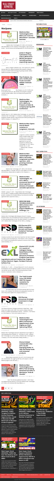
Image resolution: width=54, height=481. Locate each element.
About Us (9, 474)
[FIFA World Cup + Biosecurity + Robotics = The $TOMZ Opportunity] (39, 184)
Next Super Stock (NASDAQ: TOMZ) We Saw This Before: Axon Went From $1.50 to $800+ (47, 197)
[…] (33, 48)
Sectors (3, 12)
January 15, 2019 (23, 212)
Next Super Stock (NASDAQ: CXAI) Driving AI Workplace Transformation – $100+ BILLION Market (47, 255)
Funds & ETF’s (17, 15)
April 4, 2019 (22, 64)
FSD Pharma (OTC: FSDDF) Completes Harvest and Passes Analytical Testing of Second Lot (26, 229)
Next (51, 32)
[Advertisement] (45, 274)
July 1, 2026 (46, 73)
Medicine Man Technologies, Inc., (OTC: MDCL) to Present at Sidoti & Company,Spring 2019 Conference (27, 104)
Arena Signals (40, 12)
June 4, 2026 (46, 200)
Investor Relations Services (18, 474)
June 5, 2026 (46, 189)
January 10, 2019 (6, 234)
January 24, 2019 (6, 166)
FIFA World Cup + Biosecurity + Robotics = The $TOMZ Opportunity (47, 185)
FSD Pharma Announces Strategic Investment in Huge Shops (26, 300)
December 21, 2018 (7, 265)
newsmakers (40, 44)
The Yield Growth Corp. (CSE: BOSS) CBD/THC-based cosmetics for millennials (25, 280)
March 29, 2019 (23, 86)
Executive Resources (44, 15)
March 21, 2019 (23, 110)
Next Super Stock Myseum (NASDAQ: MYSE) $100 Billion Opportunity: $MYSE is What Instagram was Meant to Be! (47, 241)
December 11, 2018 (7, 355)
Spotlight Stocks (12, 12)
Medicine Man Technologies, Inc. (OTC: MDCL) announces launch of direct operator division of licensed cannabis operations (27, 182)
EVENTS (15, 18)
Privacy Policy (15, 476)
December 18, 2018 (24, 329)
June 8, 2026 (46, 146)
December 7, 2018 (24, 376)
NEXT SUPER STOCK (41, 151)
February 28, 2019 (24, 131)
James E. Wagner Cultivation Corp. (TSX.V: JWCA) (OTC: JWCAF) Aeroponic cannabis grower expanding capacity (26, 57)
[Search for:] (46, 20)
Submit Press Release (5, 476)
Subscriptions (47, 474)
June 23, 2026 (46, 89)
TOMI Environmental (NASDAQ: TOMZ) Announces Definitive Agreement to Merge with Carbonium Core (47, 67)
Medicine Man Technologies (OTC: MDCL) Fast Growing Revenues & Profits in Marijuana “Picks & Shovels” (27, 369)
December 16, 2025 (47, 260)
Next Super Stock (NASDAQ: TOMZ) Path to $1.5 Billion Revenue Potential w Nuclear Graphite (47, 174)
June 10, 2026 (46, 109)
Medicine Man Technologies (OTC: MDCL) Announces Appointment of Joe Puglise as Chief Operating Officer (26, 322)
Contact (3, 474)
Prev (38, 32)
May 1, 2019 (22, 41)
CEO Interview (22, 12)
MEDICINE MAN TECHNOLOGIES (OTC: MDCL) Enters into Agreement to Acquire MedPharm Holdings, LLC (27, 205)
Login (41, 474)
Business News (32, 15)
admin (28, 41)
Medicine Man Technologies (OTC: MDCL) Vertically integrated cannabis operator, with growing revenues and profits (26, 159)
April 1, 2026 (46, 246)
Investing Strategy (5, 15)
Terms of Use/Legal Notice (32, 474)
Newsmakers (32, 12)
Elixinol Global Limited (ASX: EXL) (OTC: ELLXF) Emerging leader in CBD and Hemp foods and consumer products (27, 347)
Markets (24, 15)
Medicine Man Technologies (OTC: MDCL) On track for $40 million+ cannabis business (27, 35)
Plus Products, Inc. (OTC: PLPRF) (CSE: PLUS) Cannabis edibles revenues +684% (25, 80)
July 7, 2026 (46, 57)
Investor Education (6, 18)
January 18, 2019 (6, 189)
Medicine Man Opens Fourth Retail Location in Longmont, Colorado (26, 126)
